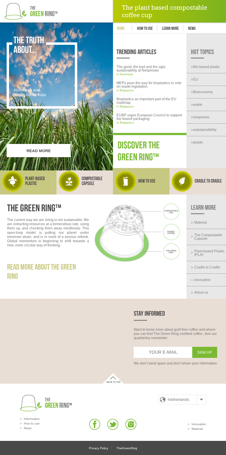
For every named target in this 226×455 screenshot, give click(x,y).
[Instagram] (130, 424)
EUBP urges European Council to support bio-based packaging (149, 117)
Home (121, 28)
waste (197, 104)
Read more (38, 151)
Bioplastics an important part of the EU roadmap (146, 100)
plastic (198, 142)
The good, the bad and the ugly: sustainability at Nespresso (141, 68)
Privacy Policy (98, 448)
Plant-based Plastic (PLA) (209, 253)
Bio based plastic (206, 67)
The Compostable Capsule (208, 236)
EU (195, 79)
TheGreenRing (126, 448)
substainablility (205, 130)
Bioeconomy (203, 92)
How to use (145, 28)
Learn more (170, 28)
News (192, 28)
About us (201, 292)
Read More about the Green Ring (41, 271)
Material (200, 222)
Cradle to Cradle (207, 267)
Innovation (202, 280)
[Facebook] (94, 424)
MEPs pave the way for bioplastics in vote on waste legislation (149, 84)
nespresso (201, 117)
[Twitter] (112, 424)
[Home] (30, 11)
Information (32, 419)
